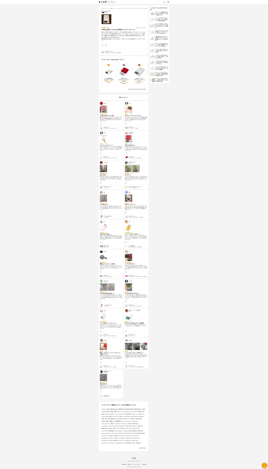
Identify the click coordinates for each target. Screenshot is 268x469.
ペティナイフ (133, 411)
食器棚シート (112, 421)
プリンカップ (120, 433)
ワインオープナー (128, 425)
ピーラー (107, 413)
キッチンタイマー (105, 435)
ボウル (116, 425)
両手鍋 (128, 409)
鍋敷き (107, 421)
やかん (122, 421)
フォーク (127, 435)
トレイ (132, 435)
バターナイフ (127, 411)
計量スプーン (117, 435)
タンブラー (137, 435)
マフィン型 (132, 433)
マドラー (136, 440)
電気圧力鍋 (112, 409)
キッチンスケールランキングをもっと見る (137, 89)
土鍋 (116, 409)
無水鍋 (131, 409)
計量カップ (112, 435)
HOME (134, 458)
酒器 (130, 442)
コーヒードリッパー (106, 423)
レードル (120, 413)
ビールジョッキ (128, 438)
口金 (136, 433)
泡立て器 (139, 433)
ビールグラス (122, 438)
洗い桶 (137, 418)
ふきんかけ (129, 423)
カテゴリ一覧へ (142, 447)
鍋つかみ (103, 421)
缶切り (114, 428)
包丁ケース (134, 425)
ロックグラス (104, 440)
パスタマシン (125, 430)
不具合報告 (144, 464)
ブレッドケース (105, 430)
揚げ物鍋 (135, 409)
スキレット (119, 411)
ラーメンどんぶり (119, 442)
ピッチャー (121, 440)
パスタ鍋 (143, 409)
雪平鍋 (108, 411)
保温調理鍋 (120, 409)
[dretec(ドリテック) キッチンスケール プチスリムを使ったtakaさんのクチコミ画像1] (106, 19)
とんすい (134, 442)
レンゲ (125, 442)
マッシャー (133, 413)
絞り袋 (143, 433)
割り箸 (106, 418)
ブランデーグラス (136, 438)
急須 (133, 440)
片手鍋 (124, 409)
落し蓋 (107, 416)
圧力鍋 (108, 409)
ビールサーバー (118, 423)
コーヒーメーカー (127, 421)
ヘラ (123, 413)
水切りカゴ (121, 418)
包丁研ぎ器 (139, 411)
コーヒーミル (134, 421)
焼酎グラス (116, 440)
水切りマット (127, 418)
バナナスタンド (105, 425)
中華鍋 (115, 411)
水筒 (142, 430)
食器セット (138, 442)
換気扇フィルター (114, 418)
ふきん (114, 416)
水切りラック (133, 418)
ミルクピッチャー (128, 440)
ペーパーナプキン (126, 416)
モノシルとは (137, 461)
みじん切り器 (127, 413)
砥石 (143, 411)
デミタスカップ (105, 438)
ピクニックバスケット (106, 433)
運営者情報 (124, 464)
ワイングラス (110, 440)
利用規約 (129, 464)
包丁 (123, 411)
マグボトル (116, 438)
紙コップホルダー (108, 428)
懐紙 (109, 418)
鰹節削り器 (134, 430)
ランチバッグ (114, 433)
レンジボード (121, 425)
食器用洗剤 (117, 421)
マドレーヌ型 (126, 433)
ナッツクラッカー (118, 430)
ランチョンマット (134, 416)
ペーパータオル (119, 416)
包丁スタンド (140, 425)
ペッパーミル (111, 425)
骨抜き (110, 416)
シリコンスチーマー (140, 413)
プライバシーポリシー (136, 464)
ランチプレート (112, 442)
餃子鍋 (139, 409)
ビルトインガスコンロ (120, 428)
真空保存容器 (111, 430)
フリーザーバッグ (136, 428)
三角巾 (103, 418)
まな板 (103, 413)
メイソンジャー (105, 442)
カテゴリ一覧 (130, 461)
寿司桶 (103, 428)
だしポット (124, 423)
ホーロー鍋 (104, 411)
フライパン (104, 409)
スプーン (123, 435)
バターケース (129, 428)
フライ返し (111, 413)
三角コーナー (142, 416)
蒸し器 (130, 430)
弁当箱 (138, 430)
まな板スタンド (135, 423)
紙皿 (141, 418)
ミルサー (103, 416)
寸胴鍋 (111, 411)
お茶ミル (112, 423)
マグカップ (111, 438)
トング (116, 413)
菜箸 (128, 442)
